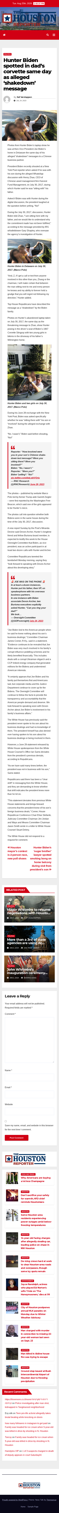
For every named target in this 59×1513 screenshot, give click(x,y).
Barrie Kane (30, 978)
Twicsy (8, 1437)
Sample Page (33, 1507)
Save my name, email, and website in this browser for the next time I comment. (29, 1127)
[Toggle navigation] (54, 35)
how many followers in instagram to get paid (26, 1423)
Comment (10, 1014)
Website (9, 1104)
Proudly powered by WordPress (15, 1500)
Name (8, 1070)
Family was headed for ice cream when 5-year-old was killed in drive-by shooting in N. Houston (29, 1441)
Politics (7, 54)
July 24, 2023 (36, 621)
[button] (48, 35)
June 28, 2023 (37, 484)
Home (23, 1507)
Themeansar (51, 1500)
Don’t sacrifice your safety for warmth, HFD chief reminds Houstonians (35, 1198)
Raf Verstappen (24, 97)
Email (8, 1087)
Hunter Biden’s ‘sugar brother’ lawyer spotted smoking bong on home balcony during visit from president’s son (40, 858)
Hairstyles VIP (12, 1451)
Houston (25, 1191)
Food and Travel (28, 1174)
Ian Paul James (31, 948)
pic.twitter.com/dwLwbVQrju (25, 478)
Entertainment (27, 1281)
